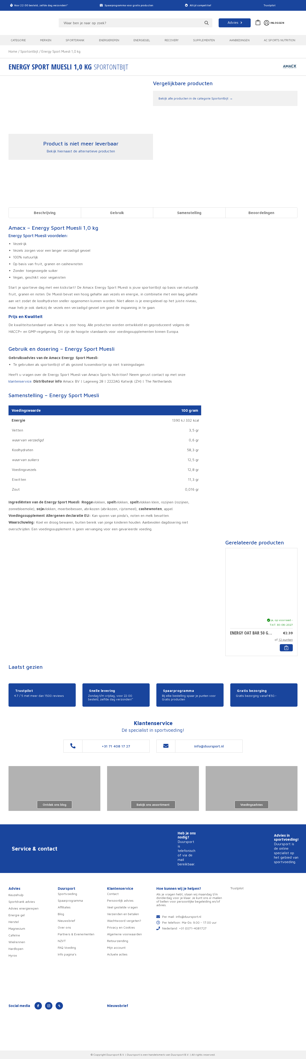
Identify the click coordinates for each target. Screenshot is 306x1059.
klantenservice (20, 381)
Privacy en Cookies (121, 927)
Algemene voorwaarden (124, 934)
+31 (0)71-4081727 (193, 928)
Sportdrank (75, 40)
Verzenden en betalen (123, 914)
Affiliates (64, 907)
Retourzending (117, 941)
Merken (45, 40)
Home (13, 51)
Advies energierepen (24, 908)
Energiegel (142, 40)
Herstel (14, 922)
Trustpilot (269, 5)
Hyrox (13, 955)
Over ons (64, 927)
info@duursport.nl (188, 916)
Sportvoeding (67, 894)
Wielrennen (17, 942)
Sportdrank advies (22, 901)
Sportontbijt (29, 51)
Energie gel (17, 915)
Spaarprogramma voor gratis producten (128, 5)
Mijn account (116, 947)
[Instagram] (48, 1005)
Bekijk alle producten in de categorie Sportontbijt (193, 98)
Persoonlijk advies (120, 900)
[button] (286, 647)
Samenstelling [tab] (189, 213)
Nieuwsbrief (66, 921)
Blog (61, 914)
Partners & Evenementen (76, 934)
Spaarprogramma (70, 900)
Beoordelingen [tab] (261, 213)
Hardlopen (16, 949)
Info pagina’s (67, 954)
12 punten (285, 639)
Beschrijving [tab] (45, 213)
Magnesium (17, 928)
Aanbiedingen (239, 40)
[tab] (45, 212)
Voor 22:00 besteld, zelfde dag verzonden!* (41, 5)
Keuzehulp (16, 895)
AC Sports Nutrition (279, 40)
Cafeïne (14, 935)
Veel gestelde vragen (122, 907)
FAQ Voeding (67, 947)
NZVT (62, 941)
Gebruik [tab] (117, 213)
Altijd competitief (200, 5)
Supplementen (204, 40)
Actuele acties (117, 954)
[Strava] (59, 1005)
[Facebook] (38, 1005)
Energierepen (109, 40)
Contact (113, 894)
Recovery (172, 40)
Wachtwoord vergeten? (124, 921)
